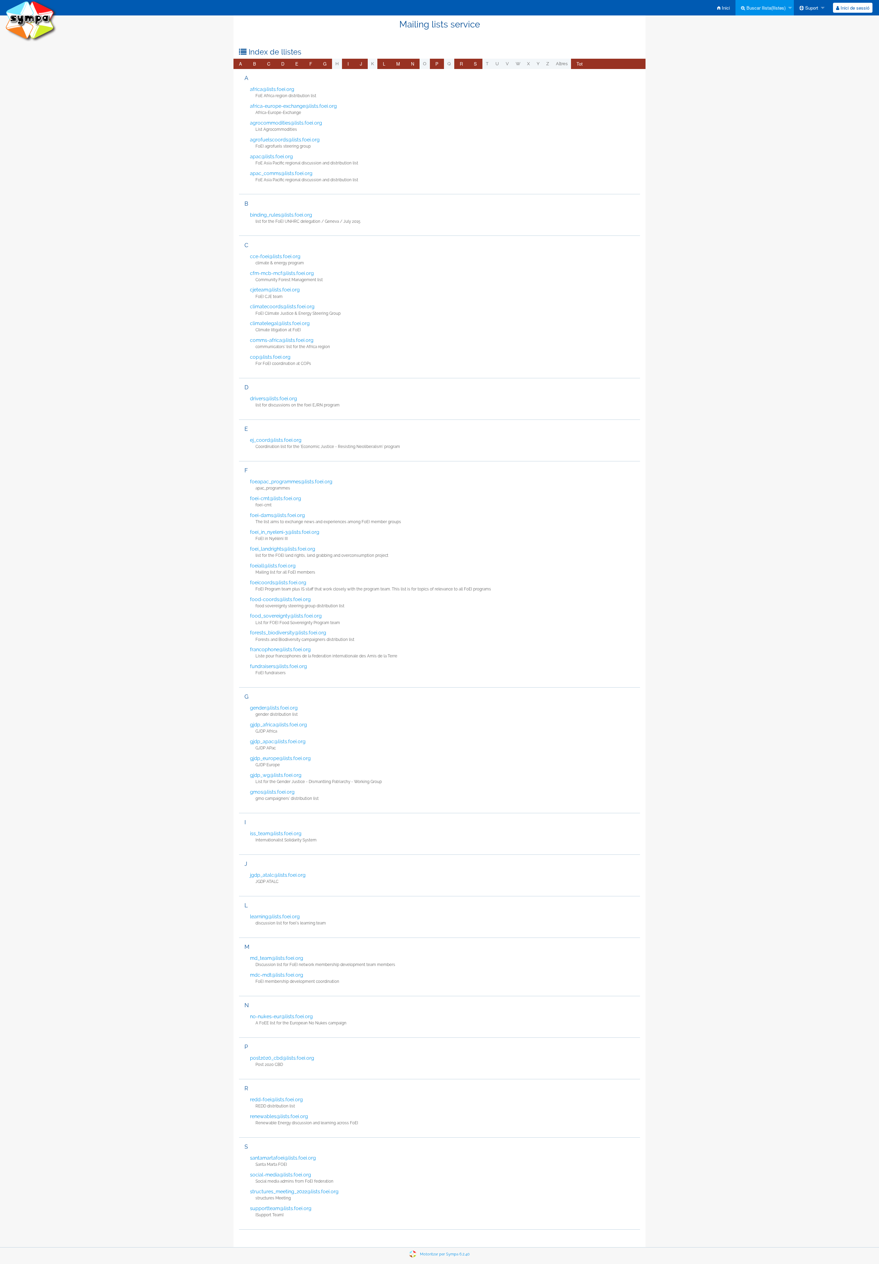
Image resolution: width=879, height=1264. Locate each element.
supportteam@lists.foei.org (280, 1208)
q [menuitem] (449, 63)
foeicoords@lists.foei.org (278, 582)
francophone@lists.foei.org (280, 649)
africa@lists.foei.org (272, 89)
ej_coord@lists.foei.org (275, 440)
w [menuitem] (518, 63)
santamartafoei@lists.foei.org (283, 1158)
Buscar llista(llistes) (765, 7)
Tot (580, 63)
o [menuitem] (424, 63)
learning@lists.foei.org (275, 916)
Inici (725, 7)
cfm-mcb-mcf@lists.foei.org (282, 273)
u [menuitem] (497, 63)
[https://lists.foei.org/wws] (31, 20)
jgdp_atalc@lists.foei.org (278, 875)
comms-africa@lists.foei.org (281, 340)
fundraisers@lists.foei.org (278, 666)
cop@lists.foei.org (270, 357)
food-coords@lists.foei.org (280, 599)
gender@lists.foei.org (274, 708)
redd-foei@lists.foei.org (276, 1099)
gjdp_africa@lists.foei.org (278, 724)
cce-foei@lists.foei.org (275, 256)
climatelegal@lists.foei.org (280, 323)
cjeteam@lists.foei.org (275, 289)
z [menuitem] (547, 63)
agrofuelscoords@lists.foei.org (285, 139)
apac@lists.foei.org (271, 156)
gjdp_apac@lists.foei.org (278, 741)
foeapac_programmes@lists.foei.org (291, 481)
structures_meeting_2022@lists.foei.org (294, 1191)
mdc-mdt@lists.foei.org (276, 975)
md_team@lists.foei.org (276, 958)
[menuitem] (723, 7)
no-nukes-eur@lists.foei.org (281, 1016)
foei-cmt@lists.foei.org (275, 498)
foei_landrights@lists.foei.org (282, 549)
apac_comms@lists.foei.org (281, 173)
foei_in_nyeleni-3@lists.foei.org (284, 532)
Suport (811, 7)
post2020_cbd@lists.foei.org (282, 1058)
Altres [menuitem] (562, 63)
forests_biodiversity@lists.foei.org (288, 632)
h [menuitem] (337, 63)
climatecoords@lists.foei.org (282, 306)
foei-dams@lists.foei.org (277, 515)
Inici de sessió (854, 7)
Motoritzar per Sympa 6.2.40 (445, 1254)
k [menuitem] (372, 63)
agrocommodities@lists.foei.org (286, 123)
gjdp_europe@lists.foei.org (280, 758)
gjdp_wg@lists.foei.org (275, 775)
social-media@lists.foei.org (280, 1174)
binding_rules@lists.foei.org (281, 215)
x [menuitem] (528, 63)
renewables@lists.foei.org (279, 1116)
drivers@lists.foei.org (273, 398)
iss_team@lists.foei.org (275, 833)
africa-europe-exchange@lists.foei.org (293, 106)
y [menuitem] (538, 63)
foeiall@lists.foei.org (273, 565)
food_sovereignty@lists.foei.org (286, 616)
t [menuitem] (487, 63)
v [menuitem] (507, 63)
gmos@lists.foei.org (272, 792)
